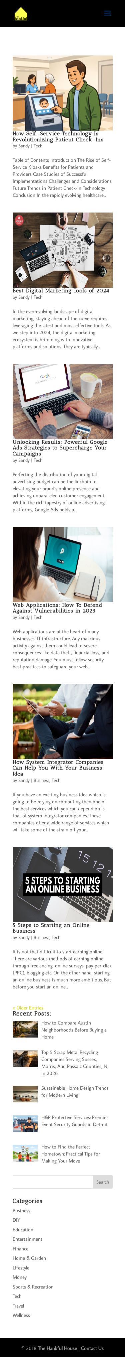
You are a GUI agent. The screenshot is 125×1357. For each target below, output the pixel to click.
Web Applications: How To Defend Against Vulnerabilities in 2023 (57, 608)
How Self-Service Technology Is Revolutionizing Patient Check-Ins (58, 136)
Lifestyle (21, 1267)
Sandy (24, 146)
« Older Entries (28, 1007)
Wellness (21, 1315)
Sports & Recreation (33, 1286)
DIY (16, 1220)
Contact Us (92, 1348)
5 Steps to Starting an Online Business (51, 928)
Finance (20, 1248)
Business (41, 780)
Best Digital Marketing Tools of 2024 (61, 290)
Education (23, 1229)
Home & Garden (29, 1258)
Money (20, 1277)
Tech (38, 146)
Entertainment (27, 1239)
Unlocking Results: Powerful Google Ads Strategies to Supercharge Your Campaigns (60, 448)
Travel (18, 1306)
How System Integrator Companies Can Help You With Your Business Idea (58, 768)
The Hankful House (57, 1348)
